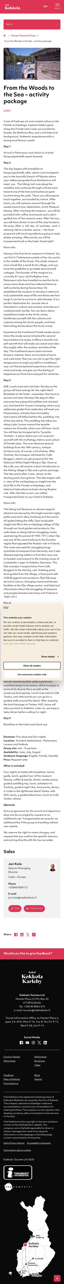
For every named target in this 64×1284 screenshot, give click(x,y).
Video (37, 1065)
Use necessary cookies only (32, 674)
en (45, 7)
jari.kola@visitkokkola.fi (22, 898)
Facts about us (11, 1084)
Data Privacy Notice (14, 1143)
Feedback (9, 1075)
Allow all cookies (32, 665)
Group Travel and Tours (23, 36)
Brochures (39, 1061)
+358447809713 (18, 888)
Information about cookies (17, 1150)
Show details (48, 656)
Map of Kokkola (12, 1079)
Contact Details (12, 1057)
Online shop (40, 1057)
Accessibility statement (39, 1143)
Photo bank (9, 1061)
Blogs (37, 1075)
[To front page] (12, 6)
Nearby (38, 1079)
